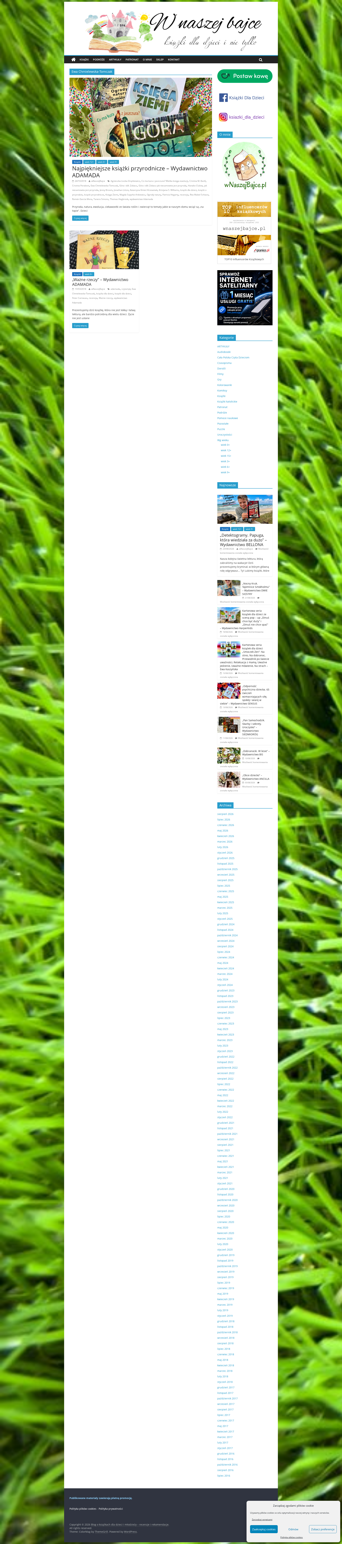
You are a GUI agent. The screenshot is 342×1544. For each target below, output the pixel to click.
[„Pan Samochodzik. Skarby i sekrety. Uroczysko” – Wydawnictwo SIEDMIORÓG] (228, 718)
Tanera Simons (101, 199)
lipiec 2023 (223, 1018)
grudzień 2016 (225, 1453)
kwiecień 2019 (225, 1299)
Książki (84, 59)
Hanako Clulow (195, 185)
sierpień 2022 (225, 1078)
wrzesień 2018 (225, 1337)
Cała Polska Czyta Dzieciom (233, 357)
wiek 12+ (89, 161)
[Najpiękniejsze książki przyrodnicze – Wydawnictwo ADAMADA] (140, 80)
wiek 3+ (225, 461)
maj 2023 (222, 1029)
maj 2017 (222, 1426)
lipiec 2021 (223, 1150)
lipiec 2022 (223, 1084)
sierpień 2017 (225, 1409)
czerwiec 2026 (225, 825)
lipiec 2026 (223, 819)
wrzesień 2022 (225, 1073)
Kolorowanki (224, 385)
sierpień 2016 (225, 1470)
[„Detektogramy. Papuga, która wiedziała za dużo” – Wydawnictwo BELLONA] (245, 496)
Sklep (160, 59)
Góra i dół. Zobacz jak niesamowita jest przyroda (162, 185)
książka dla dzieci (104, 293)
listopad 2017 (225, 1393)
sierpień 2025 (225, 880)
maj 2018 (222, 1360)
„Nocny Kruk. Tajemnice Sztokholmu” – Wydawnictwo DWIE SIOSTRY (256, 589)
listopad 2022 (225, 1062)
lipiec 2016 (223, 1475)
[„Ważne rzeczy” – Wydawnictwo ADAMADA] (104, 233)
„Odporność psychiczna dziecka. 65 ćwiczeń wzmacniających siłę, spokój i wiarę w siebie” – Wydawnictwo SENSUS (244, 694)
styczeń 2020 (225, 1249)
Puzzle (221, 429)
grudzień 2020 (225, 1189)
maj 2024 (222, 963)
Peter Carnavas (79, 298)
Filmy (220, 374)
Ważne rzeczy (106, 298)
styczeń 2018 (225, 1382)
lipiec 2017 (223, 1415)
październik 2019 (227, 1266)
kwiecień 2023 (225, 1034)
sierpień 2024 (225, 946)
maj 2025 (222, 896)
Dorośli (221, 368)
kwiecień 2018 (225, 1365)
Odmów (293, 1529)
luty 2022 (222, 1111)
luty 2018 (222, 1376)
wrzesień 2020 (225, 1205)
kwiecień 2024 (225, 968)
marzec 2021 (224, 1172)
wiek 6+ (101, 161)
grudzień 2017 (225, 1387)
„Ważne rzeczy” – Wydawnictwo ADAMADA (100, 282)
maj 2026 (222, 830)
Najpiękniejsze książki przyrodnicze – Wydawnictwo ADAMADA (140, 171)
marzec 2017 (224, 1437)
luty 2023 (222, 1045)
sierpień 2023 (225, 1012)
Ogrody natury (154, 194)
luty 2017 (222, 1442)
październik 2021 (227, 1133)
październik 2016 (227, 1464)
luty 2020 (222, 1244)
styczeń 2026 (225, 852)
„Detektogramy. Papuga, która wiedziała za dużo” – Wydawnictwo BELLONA (243, 539)
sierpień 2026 (225, 814)
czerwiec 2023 (225, 1023)
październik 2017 (227, 1398)
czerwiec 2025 (225, 891)
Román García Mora (82, 199)
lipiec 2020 (223, 1216)
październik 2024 (227, 935)
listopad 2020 (225, 1194)
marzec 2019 (224, 1304)
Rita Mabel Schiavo (199, 194)
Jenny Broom (106, 190)
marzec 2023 (224, 1040)
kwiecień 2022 (225, 1100)
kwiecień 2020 (225, 1233)
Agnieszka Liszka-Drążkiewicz (125, 180)
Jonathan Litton (121, 190)
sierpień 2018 (225, 1343)
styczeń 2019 (225, 1315)
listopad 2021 (225, 1128)
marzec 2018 (224, 1371)
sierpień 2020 (225, 1211)
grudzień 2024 (225, 924)
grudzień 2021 (225, 1122)
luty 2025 (222, 913)
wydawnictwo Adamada (141, 199)
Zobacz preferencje (323, 1529)
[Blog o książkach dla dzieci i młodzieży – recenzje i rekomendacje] (73, 59)
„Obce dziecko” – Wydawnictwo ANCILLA (255, 777)
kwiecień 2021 (225, 1167)
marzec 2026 (224, 841)
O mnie (147, 59)
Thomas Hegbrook (119, 199)
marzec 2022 (224, 1106)
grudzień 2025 (225, 858)
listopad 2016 (225, 1459)
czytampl (125, 288)
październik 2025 (227, 869)
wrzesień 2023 (225, 1007)
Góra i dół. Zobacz (128, 185)
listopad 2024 (225, 929)
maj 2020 (222, 1227)
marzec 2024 (224, 974)
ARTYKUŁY (223, 346)
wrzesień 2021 (225, 1139)
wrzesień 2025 (225, 874)
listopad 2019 (225, 1260)
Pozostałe (223, 423)
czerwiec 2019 (225, 1288)
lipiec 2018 (223, 1348)
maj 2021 (222, 1161)
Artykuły (115, 59)
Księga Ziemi (111, 194)
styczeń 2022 (225, 1117)
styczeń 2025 (225, 918)
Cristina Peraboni (80, 185)
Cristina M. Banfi (197, 180)
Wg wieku (223, 440)
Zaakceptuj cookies (264, 1529)
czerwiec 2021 (225, 1156)
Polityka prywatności (111, 1508)
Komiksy (222, 390)
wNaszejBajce (98, 180)
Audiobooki (224, 352)
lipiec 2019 (223, 1282)
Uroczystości (224, 434)
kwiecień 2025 (225, 902)
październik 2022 (227, 1067)
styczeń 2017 (225, 1448)
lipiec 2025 (223, 885)
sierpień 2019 (225, 1277)
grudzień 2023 (225, 990)
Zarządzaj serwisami (262, 1519)
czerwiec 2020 (225, 1222)
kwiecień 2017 (225, 1431)
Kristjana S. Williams (169, 190)
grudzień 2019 (225, 1255)
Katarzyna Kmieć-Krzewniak (143, 190)
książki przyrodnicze (94, 194)
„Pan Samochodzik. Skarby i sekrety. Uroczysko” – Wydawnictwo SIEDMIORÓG (253, 727)
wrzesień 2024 (225, 940)
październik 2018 (227, 1332)
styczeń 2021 (225, 1183)
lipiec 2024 (223, 952)
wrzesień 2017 (225, 1404)
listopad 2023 (225, 996)
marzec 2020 (224, 1238)
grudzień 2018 (225, 1321)
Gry (219, 379)
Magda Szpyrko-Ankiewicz (132, 194)
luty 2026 (222, 847)
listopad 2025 (225, 863)
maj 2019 (222, 1293)
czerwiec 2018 (225, 1354)
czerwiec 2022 (225, 1089)
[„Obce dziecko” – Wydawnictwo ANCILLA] (228, 773)
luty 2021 (222, 1178)
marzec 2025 (224, 907)
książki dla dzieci (188, 190)
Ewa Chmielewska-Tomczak (104, 185)
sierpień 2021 (225, 1144)
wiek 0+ (225, 444)
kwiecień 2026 (225, 836)
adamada (115, 288)
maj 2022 (222, 1095)
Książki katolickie (227, 401)
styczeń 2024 (225, 985)
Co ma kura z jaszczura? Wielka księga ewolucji (164, 180)
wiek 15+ (226, 455)
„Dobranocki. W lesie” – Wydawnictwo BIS (256, 752)
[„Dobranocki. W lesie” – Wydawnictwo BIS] (228, 749)
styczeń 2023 (225, 1051)
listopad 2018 (225, 1326)
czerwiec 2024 (225, 957)
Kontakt (174, 59)
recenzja (184, 194)
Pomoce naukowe (227, 418)
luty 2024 (222, 979)
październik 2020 (227, 1200)
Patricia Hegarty (170, 194)
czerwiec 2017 (225, 1420)
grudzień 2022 (225, 1056)
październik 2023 (227, 1001)
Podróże (99, 59)
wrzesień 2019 (225, 1271)
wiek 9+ (113, 161)
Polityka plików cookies (291, 1537)
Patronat (132, 59)
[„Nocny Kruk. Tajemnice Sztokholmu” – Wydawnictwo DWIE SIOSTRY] (228, 582)
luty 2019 (222, 1310)
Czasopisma (224, 363)
